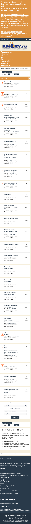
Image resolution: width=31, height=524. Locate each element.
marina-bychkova (7, 245)
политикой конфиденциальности (19, 475)
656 (26, 218)
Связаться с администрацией (9, 503)
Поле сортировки (15, 408)
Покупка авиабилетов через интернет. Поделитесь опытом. (11, 391)
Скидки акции (7, 93)
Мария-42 (6, 173)
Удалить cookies (5, 506)
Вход (26, 39)
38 (26, 170)
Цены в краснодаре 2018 (10, 104)
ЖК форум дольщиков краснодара (15, 517)
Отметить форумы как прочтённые (10, 509)
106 (26, 194)
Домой (3, 39)
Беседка (17, 68)
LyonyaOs (15, 493)
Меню (8, 39)
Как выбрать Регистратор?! (11, 305)
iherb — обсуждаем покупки (11, 255)
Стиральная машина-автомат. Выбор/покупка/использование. (10, 231)
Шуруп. (5, 366)
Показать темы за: (15, 403)
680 (26, 293)
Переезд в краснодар (15, 518)
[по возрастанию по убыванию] (15, 414)
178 (26, 365)
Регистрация (30, 39)
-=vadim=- (6, 118)
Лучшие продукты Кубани (10, 154)
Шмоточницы (7, 194)
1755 (26, 104)
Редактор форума (7, 83)
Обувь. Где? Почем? (9, 205)
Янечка (5, 394)
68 (26, 376)
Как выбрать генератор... (10, 141)
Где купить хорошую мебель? (11, 244)
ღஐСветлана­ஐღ (7, 94)
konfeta (5, 270)
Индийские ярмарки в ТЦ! (10, 183)
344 (26, 154)
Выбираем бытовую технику (11, 218)
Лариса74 (6, 160)
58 (26, 183)
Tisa (5, 184)
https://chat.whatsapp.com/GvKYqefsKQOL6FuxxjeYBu (15, 16)
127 (26, 333)
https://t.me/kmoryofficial (11, 32)
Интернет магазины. (9, 365)
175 (26, 244)
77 (26, 230)
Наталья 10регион (7, 207)
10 (26, 346)
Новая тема (7, 72)
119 (26, 141)
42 (26, 280)
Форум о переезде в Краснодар (8, 68)
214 (26, 128)
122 (26, 389)
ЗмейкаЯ (6, 144)
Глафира (6, 257)
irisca (5, 355)
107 (26, 267)
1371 (26, 82)
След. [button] (16, 74)
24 (26, 318)
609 (26, 93)
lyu (4, 220)
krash (5, 234)
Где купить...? (7, 81)
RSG (5, 379)
